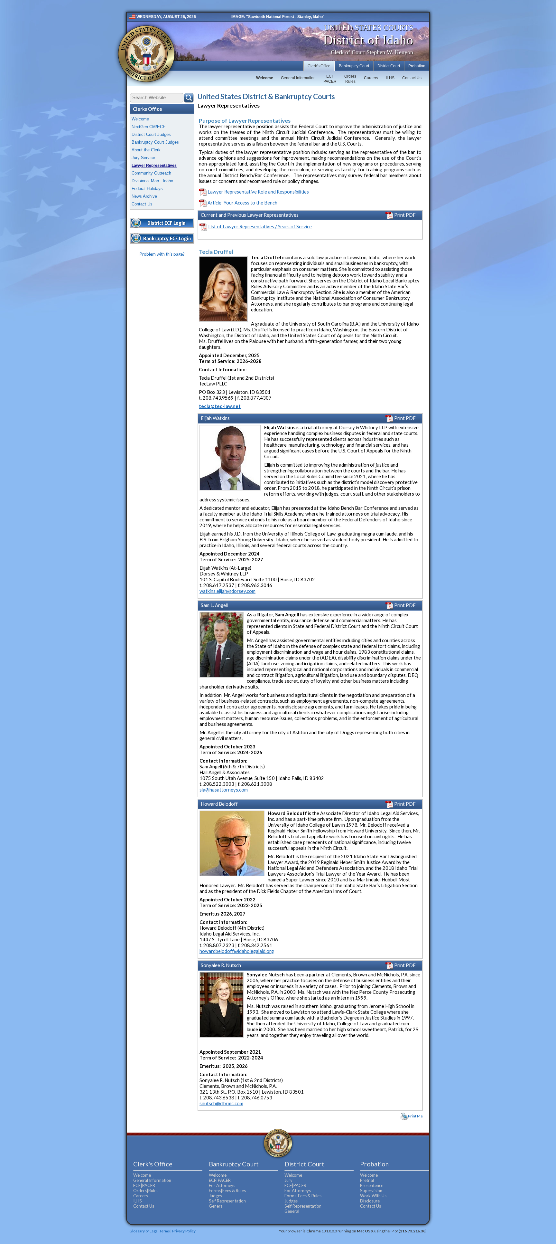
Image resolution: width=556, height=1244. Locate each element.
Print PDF (404, 215)
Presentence (371, 1185)
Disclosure (370, 1200)
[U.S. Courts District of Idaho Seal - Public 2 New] (146, 54)
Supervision (371, 1190)
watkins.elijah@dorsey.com (227, 591)
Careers (371, 78)
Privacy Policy (184, 1231)
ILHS (390, 78)
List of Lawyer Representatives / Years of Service (260, 226)
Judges (215, 1195)
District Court (388, 66)
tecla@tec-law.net (220, 406)
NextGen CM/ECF (148, 126)
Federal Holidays (147, 188)
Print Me (415, 1116)
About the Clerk (146, 149)
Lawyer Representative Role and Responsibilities (258, 192)
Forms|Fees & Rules (227, 1190)
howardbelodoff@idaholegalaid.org (236, 951)
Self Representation (227, 1200)
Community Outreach (151, 173)
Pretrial (367, 1180)
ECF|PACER (144, 1185)
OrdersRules (350, 79)
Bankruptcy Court (354, 66)
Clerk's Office (319, 66)
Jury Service (143, 157)
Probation (416, 66)
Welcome (264, 78)
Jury (288, 1180)
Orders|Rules (145, 1190)
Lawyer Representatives (154, 165)
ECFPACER (330, 79)
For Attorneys (222, 1185)
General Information (298, 78)
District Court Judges (151, 134)
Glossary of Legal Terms (149, 1231)
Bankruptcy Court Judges (155, 142)
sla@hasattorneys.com (223, 790)
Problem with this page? (162, 254)
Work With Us (373, 1195)
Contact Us (412, 78)
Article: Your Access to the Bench (242, 202)
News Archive (144, 196)
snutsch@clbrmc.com (221, 1103)
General (216, 1206)
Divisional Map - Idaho (152, 180)
